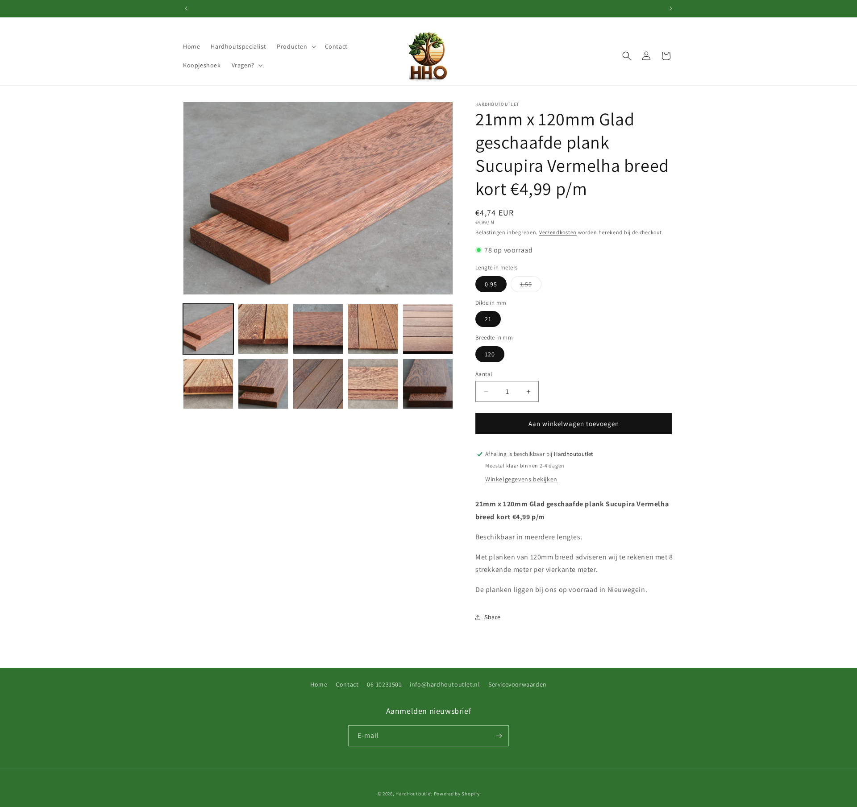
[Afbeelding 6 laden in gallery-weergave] (208, 384)
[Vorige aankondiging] (186, 8)
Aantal (483, 374)
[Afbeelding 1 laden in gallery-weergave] (208, 329)
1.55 (530, 286)
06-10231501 (384, 684)
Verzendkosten (558, 232)
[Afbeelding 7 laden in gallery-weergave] (263, 384)
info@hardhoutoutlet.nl (445, 684)
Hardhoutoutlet (414, 793)
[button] (295, 46)
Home (318, 684)
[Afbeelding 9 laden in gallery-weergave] (373, 384)
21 (488, 319)
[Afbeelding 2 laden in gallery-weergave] (263, 329)
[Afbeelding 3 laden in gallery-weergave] (318, 329)
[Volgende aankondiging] (671, 8)
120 (490, 354)
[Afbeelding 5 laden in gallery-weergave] (428, 329)
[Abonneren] (498, 735)
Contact (347, 684)
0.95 (491, 284)
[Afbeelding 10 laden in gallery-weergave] (428, 384)
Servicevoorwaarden (517, 684)
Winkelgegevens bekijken (521, 479)
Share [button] (492, 617)
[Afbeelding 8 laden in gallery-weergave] (318, 384)
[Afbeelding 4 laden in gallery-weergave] (373, 329)
